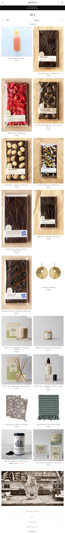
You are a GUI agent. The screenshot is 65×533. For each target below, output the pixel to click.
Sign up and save (32, 527)
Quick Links (33, 522)
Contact (32, 517)
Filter (7, 20)
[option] (32, 7)
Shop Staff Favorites (32, 511)
